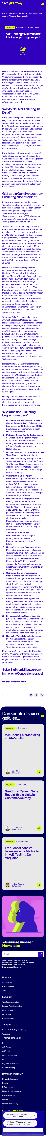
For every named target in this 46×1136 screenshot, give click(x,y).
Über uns (6, 977)
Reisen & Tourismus (10, 1079)
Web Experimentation (10, 1002)
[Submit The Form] (40, 954)
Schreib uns (7, 982)
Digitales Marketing (10, 1063)
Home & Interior (8, 1095)
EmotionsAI (6, 1014)
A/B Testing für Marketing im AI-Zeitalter (22, 736)
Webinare (6, 1034)
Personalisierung (9, 1010)
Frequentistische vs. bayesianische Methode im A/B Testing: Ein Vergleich (21, 853)
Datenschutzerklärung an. (12, 967)
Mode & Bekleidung (10, 1103)
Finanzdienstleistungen (11, 1091)
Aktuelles (7, 1024)
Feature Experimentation (12, 1006)
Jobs (4, 991)
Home (4, 13)
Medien (5, 1099)
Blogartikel (13, 13)
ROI (3, 1059)
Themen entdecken (11, 1037)
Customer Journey (9, 1055)
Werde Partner (8, 987)
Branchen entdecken (12, 1073)
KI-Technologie (8, 1018)
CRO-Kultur (7, 1051)
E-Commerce (7, 1087)
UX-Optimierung (8, 1067)
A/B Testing (27, 71)
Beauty (5, 1083)
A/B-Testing (23, 13)
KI (3, 1043)
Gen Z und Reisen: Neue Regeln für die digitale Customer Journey (21, 794)
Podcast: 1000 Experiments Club (15, 1030)
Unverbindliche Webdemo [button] (14, 681)
